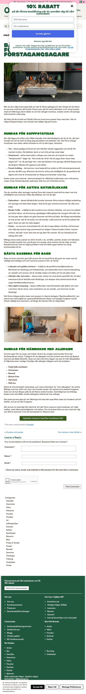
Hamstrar (10, 504)
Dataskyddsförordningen (18, 611)
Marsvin (9, 536)
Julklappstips (12, 523)
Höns (8, 507)
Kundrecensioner (14, 605)
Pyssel (9, 546)
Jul (7, 520)
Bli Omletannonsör (15, 639)
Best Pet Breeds (52, 621)
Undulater (10, 562)
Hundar (30, 424)
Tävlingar (10, 556)
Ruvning (50, 651)
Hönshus (10, 510)
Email (7, 463)
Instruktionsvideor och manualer (62, 618)
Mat (8, 539)
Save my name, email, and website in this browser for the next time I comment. (42, 470)
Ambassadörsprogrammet (19, 626)
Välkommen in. (22, 679)
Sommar (10, 552)
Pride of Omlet (12, 543)
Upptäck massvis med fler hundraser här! (43, 418)
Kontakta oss (53, 602)
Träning (9, 559)
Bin (8, 651)
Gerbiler (10, 501)
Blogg (9, 633)
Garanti (50, 614)
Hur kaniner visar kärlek (69, 432)
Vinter (9, 565)
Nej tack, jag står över (43, 41)
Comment (9, 447)
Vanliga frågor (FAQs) (57, 605)
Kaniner (9, 527)
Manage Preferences (71, 687)
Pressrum (11, 608)
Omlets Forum (13, 629)
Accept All (37, 687)
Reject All (52, 687)
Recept (9, 549)
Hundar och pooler (14, 432)
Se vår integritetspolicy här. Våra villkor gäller (49, 48)
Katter (9, 530)
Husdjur (9, 517)
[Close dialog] (72, 6)
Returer (50, 611)
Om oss (10, 602)
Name (7, 456)
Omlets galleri (13, 636)
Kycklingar (11, 533)
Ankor (49, 626)
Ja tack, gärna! (43, 33)
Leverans (51, 608)
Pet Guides (9, 643)
